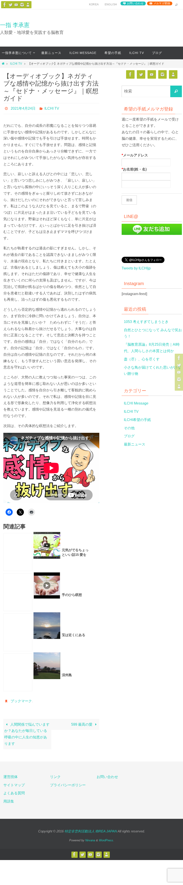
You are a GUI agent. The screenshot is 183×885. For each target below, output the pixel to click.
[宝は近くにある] (17, 631)
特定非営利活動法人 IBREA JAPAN (90, 829)
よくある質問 (14, 791)
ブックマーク (21, 699)
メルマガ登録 (162, 3)
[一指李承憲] (27, 4)
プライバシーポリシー (68, 783)
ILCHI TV (16, 63)
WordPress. (106, 838)
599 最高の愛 (82, 722)
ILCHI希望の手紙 (137, 420)
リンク (55, 774)
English (111, 4)
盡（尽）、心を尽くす (142, 359)
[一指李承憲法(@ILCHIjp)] (10, 4)
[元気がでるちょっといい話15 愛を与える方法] (17, 551)
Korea (94, 4)
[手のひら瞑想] (17, 591)
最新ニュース (134, 444)
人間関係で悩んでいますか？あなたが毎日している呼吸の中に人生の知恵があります (26, 731)
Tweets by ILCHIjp (136, 268)
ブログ (129, 436)
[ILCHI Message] (16, 4)
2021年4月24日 (23, 108)
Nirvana (90, 838)
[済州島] (17, 671)
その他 (129, 428)
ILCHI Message (136, 403)
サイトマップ (14, 783)
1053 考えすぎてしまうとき (146, 322)
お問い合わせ (135, 3)
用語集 (8, 799)
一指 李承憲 (14, 25)
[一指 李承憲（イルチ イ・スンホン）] (4, 4)
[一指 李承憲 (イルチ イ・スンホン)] (22, 4)
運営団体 (10, 774)
